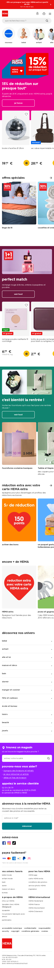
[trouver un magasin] (48, 758)
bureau (5, 893)
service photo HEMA (37, 886)
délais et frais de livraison (15, 777)
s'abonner (27, 826)
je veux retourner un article (16, 774)
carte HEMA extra (36, 878)
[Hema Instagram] (9, 843)
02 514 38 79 (7, 787)
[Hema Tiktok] (14, 843)
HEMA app (33, 875)
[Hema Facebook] (4, 843)
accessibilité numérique (12, 928)
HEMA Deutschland (36, 908)
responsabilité (44, 928)
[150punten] (19, 525)
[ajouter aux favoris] (26, 114)
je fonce (27, 83)
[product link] (16, 128)
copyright (15, 931)
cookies (44, 931)
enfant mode (7, 878)
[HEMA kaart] (19, 592)
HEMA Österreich (36, 911)
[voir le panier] (44, 14)
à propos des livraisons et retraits (19, 770)
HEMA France (34, 904)
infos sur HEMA (8, 901)
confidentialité (30, 928)
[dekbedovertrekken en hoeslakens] (19, 206)
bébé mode (7, 875)
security (5, 931)
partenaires (6, 920)
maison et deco (8, 889)
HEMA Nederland (36, 901)
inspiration (33, 889)
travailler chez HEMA (10, 904)
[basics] (19, 449)
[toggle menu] (50, 14)
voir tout (27, 278)
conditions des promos (38, 882)
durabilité (6, 910)
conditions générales (30, 931)
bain (4, 882)
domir (4, 886)
